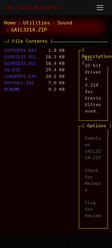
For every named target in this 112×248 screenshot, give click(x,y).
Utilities (36, 23)
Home (10, 23)
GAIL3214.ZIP (29, 30)
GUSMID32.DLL (20, 64)
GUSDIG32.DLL (20, 57)
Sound (64, 23)
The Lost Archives (32, 7)
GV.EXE (12, 70)
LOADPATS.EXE (20, 77)
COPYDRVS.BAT (20, 51)
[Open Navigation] (100, 7)
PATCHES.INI (19, 83)
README (12, 90)
